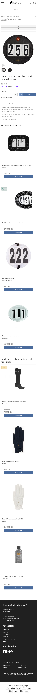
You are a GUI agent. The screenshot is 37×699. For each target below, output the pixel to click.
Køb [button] (29, 94)
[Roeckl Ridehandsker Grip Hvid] (18, 500)
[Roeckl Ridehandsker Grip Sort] (18, 443)
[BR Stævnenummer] (18, 260)
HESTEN (5, 637)
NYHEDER (6, 630)
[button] (18, 26)
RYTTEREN (6, 634)
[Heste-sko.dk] (11, 652)
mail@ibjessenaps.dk (13, 618)
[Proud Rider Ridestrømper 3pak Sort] (18, 383)
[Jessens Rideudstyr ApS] (18, 2)
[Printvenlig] (35, 16)
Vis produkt (18, 176)
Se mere (5, 641)
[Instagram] (8, 652)
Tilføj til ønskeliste (6, 97)
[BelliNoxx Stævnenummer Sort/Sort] (18, 204)
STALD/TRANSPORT (9, 639)
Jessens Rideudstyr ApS (18, 685)
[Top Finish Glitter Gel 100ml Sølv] (18, 558)
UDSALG (5, 632)
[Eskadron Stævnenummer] (18, 317)
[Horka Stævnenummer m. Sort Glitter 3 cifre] (18, 147)
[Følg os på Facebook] (4, 652)
